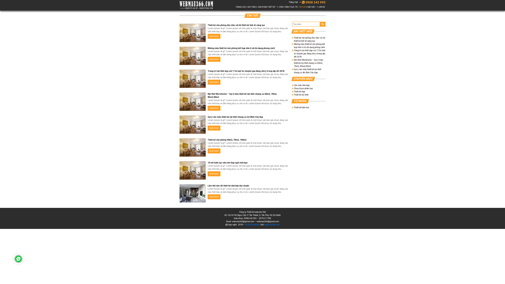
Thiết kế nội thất (301, 94)
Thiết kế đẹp (299, 91)
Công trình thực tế (288, 7)
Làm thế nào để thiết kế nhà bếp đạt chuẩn (228, 185)
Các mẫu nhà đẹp (302, 85)
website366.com (272, 224)
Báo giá (311, 7)
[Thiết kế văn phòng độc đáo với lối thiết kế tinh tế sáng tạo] (193, 33)
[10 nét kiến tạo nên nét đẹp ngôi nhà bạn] (193, 170)
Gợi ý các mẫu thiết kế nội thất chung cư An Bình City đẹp (235, 117)
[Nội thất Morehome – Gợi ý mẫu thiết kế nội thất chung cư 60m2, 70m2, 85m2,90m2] (193, 101)
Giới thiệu (251, 7)
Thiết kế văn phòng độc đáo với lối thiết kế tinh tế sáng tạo (236, 25)
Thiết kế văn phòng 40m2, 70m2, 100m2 (227, 140)
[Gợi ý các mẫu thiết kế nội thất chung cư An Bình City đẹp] (193, 124)
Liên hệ (322, 7)
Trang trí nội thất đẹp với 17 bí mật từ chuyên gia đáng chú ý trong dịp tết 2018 (246, 71)
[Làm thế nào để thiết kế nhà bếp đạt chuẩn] (193, 193)
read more (214, 36)
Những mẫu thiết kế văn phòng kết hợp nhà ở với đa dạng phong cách (241, 48)
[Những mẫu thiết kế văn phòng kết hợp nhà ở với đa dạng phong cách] (193, 56)
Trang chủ (241, 7)
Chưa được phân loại (303, 88)
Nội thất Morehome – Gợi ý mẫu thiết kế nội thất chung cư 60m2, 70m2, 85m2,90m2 (308, 63)
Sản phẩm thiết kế (266, 7)
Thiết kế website (252, 224)
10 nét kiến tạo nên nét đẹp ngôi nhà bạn (228, 162)
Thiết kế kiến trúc (301, 107)
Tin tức (302, 7)
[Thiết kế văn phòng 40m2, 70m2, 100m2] (193, 147)
